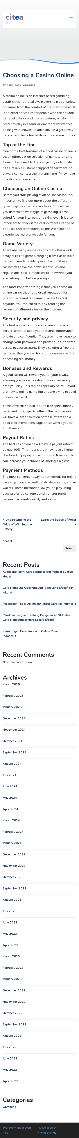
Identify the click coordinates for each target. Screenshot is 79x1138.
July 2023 (10, 911)
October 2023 (12, 877)
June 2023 (10, 922)
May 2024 (10, 798)
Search (8, 541)
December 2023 (14, 854)
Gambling (9, 1107)
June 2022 (10, 1058)
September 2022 (14, 1024)
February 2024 (13, 832)
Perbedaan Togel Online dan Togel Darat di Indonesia (39, 604)
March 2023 (11, 956)
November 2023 (14, 866)
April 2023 (10, 945)
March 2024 (11, 820)
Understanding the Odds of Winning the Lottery (17, 524)
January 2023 (12, 979)
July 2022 (10, 1047)
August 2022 (12, 1036)
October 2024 (12, 741)
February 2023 (13, 968)
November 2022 (14, 1002)
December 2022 (14, 990)
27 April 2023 (12, 85)
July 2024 (10, 775)
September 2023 (14, 888)
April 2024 (10, 809)
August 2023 (12, 900)
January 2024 (12, 843)
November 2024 (14, 730)
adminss (29, 85)
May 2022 (10, 1070)
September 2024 (14, 752)
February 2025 (13, 696)
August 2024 (12, 764)
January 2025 (12, 707)
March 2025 (11, 684)
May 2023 (10, 934)
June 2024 (10, 786)
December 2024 (14, 718)
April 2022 (10, 1081)
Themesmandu (47, 1133)
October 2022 (12, 1013)
